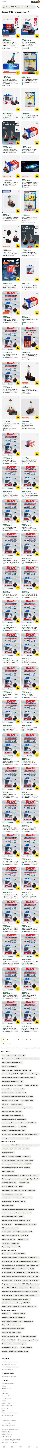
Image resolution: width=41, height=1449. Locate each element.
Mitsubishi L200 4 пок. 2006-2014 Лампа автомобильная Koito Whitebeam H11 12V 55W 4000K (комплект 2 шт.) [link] (30, 1029)
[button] (38, 7)
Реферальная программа (9, 1376)
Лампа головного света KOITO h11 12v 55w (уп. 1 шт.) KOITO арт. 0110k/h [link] (30, 389)
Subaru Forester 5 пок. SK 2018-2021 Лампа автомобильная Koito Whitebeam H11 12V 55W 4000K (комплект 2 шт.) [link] (10, 355)
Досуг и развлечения (8, 1383)
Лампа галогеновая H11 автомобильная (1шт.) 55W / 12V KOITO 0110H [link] (10, 43)
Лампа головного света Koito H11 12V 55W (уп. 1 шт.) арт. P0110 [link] (30, 79)
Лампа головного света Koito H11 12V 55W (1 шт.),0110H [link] (11, 217)
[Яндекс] (14, 1442)
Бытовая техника (6, 1388)
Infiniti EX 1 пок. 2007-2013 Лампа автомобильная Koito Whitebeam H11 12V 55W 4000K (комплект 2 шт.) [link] (30, 594)
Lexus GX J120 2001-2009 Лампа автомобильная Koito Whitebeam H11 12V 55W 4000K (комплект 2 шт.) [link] (11, 828)
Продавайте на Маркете (9, 1364)
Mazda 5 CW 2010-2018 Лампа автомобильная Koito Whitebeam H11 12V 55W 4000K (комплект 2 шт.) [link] (11, 320)
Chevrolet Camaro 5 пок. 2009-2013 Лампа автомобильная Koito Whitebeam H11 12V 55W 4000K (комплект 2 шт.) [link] (9, 528)
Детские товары (6, 1423)
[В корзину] (18, 36)
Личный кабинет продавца (9, 1362)
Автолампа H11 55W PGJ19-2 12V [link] (30, 320)
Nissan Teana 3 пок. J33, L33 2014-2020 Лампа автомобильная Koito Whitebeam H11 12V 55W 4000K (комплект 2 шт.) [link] (29, 728)
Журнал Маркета (6, 1436)
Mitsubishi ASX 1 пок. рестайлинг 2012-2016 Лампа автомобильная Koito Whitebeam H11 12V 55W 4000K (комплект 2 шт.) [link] (30, 761)
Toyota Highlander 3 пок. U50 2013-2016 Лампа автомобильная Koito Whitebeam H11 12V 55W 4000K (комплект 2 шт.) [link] (30, 962)
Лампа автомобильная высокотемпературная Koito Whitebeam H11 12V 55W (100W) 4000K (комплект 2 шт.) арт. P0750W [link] (30, 43)
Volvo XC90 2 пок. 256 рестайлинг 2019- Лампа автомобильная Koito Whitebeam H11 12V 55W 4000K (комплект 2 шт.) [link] (29, 895)
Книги (3, 1410)
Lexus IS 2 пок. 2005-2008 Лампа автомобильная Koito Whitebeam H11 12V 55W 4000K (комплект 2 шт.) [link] (30, 494)
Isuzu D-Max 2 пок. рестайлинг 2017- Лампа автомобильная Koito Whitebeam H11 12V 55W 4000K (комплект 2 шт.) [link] (29, 528)
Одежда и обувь (6, 1396)
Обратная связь (6, 1431)
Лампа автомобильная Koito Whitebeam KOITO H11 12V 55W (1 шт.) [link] (30, 355)
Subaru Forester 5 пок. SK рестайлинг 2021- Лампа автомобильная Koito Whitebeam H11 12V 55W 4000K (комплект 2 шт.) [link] (10, 390)
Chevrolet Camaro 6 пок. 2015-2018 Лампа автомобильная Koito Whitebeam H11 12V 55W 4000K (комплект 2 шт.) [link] (9, 628)
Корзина (29, 1446)
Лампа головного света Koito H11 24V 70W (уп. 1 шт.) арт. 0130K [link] (30, 183)
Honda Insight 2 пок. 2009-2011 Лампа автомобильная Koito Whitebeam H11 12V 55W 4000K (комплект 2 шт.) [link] (11, 929)
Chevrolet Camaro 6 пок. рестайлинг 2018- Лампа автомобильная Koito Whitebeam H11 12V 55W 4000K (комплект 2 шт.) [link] (10, 494)
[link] (13, 1055)
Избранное (20, 1446)
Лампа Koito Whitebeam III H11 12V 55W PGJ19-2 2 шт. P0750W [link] (10, 116)
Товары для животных (8, 1418)
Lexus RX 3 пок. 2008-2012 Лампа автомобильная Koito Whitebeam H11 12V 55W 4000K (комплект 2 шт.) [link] (11, 561)
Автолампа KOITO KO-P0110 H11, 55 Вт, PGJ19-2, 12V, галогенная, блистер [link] (30, 116)
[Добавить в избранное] (18, 16)
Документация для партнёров (10, 1367)
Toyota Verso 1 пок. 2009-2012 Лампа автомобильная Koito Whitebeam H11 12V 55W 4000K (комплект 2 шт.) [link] (11, 995)
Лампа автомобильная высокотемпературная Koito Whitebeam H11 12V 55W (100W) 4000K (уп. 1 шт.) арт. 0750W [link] (11, 79)
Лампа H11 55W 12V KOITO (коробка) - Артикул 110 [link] (29, 460)
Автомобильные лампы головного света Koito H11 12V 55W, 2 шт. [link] (10, 150)
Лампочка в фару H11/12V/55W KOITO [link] (27, 424)
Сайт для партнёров (7, 1369)
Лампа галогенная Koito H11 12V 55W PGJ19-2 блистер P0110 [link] (29, 218)
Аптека (4, 1400)
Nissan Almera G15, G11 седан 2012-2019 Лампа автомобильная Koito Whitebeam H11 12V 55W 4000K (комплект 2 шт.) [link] (11, 761)
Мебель (4, 1386)
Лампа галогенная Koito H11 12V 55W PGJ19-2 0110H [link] (10, 183)
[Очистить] (33, 7)
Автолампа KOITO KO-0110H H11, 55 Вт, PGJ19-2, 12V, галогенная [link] (30, 150)
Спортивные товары (7, 1415)
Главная (4, 1446)
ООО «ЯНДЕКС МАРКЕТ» (13, 1440)
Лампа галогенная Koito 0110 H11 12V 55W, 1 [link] (11, 424)
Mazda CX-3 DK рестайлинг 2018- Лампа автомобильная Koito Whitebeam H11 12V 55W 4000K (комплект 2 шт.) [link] (30, 561)
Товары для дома (6, 1398)
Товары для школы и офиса (9, 1413)
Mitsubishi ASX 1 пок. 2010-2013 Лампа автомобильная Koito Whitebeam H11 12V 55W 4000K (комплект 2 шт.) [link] (30, 862)
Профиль (37, 1446)
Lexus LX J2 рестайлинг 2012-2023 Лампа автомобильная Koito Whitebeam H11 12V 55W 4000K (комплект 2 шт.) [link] (9, 795)
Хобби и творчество (7, 1405)
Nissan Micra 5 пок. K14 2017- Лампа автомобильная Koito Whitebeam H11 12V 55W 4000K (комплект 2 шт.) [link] (30, 929)
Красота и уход (6, 1403)
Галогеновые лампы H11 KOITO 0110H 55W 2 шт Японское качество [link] (9, 286)
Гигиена (4, 1391)
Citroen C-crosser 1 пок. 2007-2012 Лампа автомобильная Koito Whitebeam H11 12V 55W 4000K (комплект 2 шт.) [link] (9, 728)
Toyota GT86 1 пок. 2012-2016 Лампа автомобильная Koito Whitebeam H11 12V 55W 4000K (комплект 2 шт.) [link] (11, 1029)
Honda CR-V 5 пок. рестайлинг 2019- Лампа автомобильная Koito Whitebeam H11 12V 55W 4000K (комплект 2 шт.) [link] (29, 695)
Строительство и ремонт (9, 1420)
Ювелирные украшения (8, 1425)
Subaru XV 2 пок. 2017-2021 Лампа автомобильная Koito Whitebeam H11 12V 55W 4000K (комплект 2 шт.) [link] (11, 862)
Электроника (5, 1393)
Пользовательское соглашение (10, 1429)
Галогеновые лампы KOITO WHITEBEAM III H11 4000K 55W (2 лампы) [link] (29, 286)
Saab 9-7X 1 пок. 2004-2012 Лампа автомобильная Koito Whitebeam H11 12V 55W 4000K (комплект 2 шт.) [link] (11, 661)
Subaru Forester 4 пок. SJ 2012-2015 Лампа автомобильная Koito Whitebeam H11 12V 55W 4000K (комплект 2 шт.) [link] (29, 995)
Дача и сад (5, 1408)
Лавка (12, 1446)
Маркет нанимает (7, 1434)
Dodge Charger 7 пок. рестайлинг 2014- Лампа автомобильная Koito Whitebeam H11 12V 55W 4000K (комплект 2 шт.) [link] (29, 661)
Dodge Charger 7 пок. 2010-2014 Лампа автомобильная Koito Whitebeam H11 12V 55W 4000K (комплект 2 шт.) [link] (11, 695)
